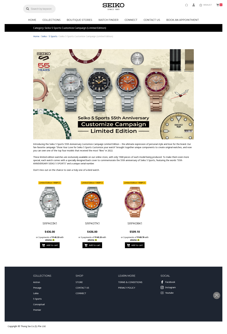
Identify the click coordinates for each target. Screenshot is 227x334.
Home (32, 19)
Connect (131, 19)
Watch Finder (108, 19)
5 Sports (53, 36)
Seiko (44, 36)
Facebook (170, 282)
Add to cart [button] (52, 245)
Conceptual (39, 304)
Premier (37, 309)
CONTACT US (82, 287)
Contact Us (152, 19)
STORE (79, 282)
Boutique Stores (79, 19)
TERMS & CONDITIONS (130, 282)
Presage (37, 287)
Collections (51, 19)
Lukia (35, 293)
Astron (36, 282)
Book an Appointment (182, 19)
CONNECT (81, 293)
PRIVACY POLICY (126, 287)
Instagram (170, 287)
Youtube (169, 292)
